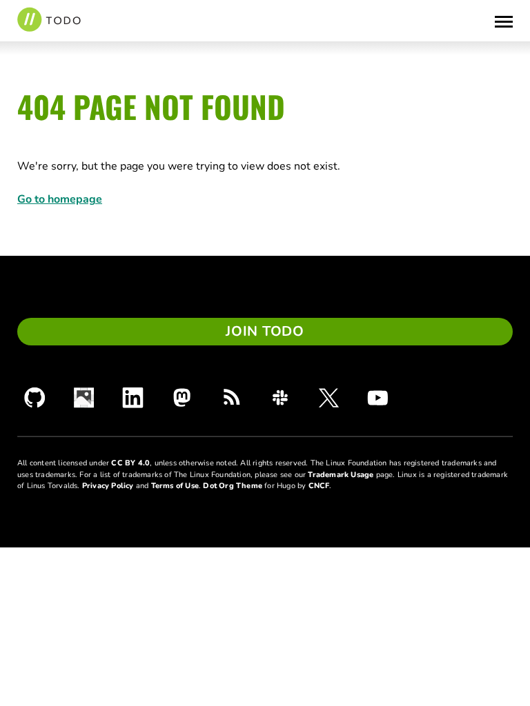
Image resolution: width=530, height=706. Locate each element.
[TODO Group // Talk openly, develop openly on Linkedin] (132, 397)
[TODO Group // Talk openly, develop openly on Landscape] (83, 397)
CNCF (319, 486)
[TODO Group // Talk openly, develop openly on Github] (34, 397)
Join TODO (265, 331)
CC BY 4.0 (130, 463)
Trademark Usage (340, 475)
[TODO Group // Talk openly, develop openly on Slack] (279, 397)
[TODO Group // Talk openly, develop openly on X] (328, 398)
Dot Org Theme (232, 486)
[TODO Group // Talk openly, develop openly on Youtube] (377, 397)
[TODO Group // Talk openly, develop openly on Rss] (230, 397)
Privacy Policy (108, 486)
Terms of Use (175, 486)
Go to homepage (59, 199)
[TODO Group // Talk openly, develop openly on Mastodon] (181, 397)
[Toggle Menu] (504, 21)
